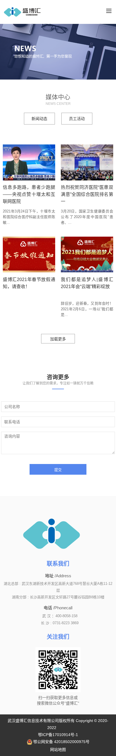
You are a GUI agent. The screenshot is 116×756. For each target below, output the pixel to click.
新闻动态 (39, 118)
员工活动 (77, 118)
